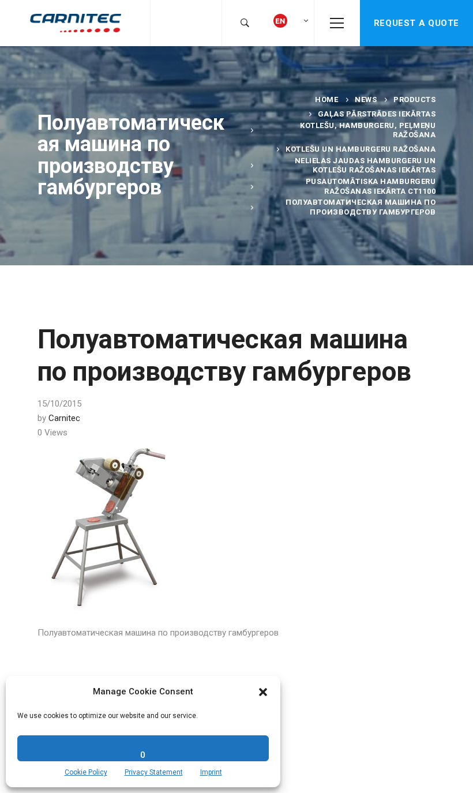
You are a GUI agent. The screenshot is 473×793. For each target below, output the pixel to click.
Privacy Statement (154, 772)
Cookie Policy (86, 772)
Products (414, 99)
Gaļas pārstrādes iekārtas (377, 114)
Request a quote (416, 23)
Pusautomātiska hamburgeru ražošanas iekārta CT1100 (371, 186)
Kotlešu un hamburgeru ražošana (361, 149)
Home (326, 99)
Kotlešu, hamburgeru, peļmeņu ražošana (368, 130)
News (366, 99)
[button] (263, 692)
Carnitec (64, 418)
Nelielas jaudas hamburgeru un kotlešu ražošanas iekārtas (365, 165)
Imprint (211, 772)
